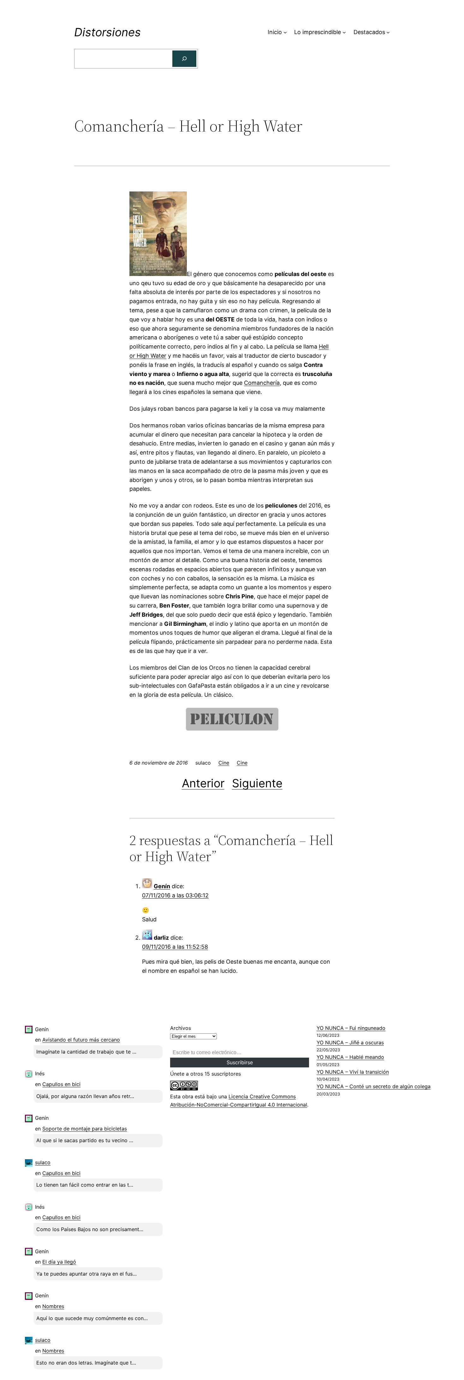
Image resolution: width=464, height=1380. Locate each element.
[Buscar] (184, 58)
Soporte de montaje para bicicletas (84, 1128)
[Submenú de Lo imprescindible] (344, 32)
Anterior (203, 783)
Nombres (53, 1306)
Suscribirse (240, 1062)
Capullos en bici (61, 1084)
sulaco (43, 1162)
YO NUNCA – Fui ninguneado (351, 1028)
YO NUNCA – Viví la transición (353, 1072)
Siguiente (257, 783)
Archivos (180, 1028)
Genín (162, 886)
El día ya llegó (59, 1262)
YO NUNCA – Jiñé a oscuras (350, 1042)
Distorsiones (107, 32)
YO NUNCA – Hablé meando (350, 1057)
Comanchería (262, 382)
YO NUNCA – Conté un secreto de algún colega (374, 1086)
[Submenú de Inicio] (285, 32)
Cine (223, 763)
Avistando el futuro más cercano (81, 1039)
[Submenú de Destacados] (388, 32)
